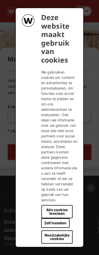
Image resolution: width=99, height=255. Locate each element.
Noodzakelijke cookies (57, 237)
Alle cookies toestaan (57, 211)
